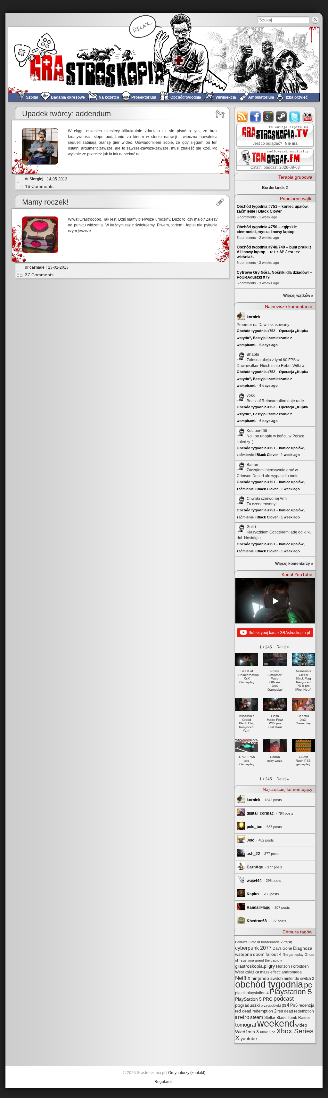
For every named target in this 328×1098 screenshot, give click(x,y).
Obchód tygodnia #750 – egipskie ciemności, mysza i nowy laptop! (267, 229)
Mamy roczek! (45, 202)
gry (271, 966)
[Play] (275, 601)
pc (308, 984)
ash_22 (253, 853)
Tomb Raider (299, 1017)
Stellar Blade (275, 1018)
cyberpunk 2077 (253, 948)
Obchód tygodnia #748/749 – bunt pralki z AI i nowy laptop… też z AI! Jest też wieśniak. (274, 252)
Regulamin (164, 1081)
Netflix (242, 978)
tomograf (245, 1025)
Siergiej (36, 179)
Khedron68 (257, 921)
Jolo (250, 840)
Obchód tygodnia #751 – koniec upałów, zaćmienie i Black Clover (272, 209)
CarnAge (255, 867)
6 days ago (268, 345)
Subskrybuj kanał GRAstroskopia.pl (279, 632)
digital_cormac (260, 813)
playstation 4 (258, 993)
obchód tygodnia (269, 984)
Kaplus (253, 894)
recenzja (306, 1005)
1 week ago (290, 455)
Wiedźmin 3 (247, 1031)
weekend (275, 1023)
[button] (282, 647)
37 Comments (39, 274)
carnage (37, 267)
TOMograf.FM (274, 159)
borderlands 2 (272, 942)
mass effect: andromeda (281, 972)
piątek (240, 993)
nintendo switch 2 (299, 978)
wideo (301, 1025)
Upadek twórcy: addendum (66, 114)
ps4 (285, 1005)
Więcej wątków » (298, 295)
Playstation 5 (291, 992)
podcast (284, 999)
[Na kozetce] (220, 114)
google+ (269, 117)
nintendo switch (267, 978)
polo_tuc (254, 827)
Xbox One (267, 1032)
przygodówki (271, 1005)
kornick (253, 317)
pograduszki (247, 1005)
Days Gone (282, 948)
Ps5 (294, 1005)
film (285, 954)
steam (282, 117)
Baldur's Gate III (247, 942)
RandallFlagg (258, 907)
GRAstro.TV (274, 135)
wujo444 (254, 880)
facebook (255, 117)
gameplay (296, 954)
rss (242, 117)
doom (259, 954)
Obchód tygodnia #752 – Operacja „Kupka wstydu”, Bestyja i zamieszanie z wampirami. (272, 337)
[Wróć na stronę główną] (164, 60)
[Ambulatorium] (220, 202)
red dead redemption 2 (255, 1011)
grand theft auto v (268, 960)
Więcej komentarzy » (294, 563)
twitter (295, 117)
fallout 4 (274, 954)
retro (243, 1017)
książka (252, 972)
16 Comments (39, 186)
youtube (308, 117)
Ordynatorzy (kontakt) (186, 1072)
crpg (287, 941)
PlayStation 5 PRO (254, 999)
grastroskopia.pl (251, 966)
